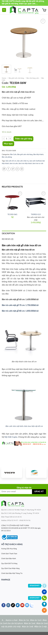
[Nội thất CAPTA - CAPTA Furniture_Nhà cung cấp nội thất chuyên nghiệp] (24, 10)
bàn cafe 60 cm (11, 161)
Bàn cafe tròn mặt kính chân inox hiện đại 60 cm (24, 426)
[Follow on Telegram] (27, 605)
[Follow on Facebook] (3, 605)
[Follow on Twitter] (18, 605)
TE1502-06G (12, 214)
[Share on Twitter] (13, 169)
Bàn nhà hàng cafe (32, 78)
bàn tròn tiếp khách (25, 163)
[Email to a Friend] (17, 169)
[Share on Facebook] (9, 169)
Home (4, 78)
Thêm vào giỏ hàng (23, 139)
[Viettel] (36, 472)
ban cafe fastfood (36, 161)
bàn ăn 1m (24, 620)
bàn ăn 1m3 (36, 620)
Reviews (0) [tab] (7, 239)
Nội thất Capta (10, 437)
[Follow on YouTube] (22, 605)
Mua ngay (8, 144)
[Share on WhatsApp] (4, 169)
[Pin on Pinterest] (22, 169)
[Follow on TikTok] (13, 605)
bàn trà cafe (14, 163)
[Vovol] (11, 472)
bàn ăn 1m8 (28, 627)
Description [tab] (8, 233)
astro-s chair (12, 620)
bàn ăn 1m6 (30, 623)
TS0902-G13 (36, 214)
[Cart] (44, 10)
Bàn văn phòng (7, 157)
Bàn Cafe (13, 154)
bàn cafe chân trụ (23, 161)
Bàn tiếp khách (38, 154)
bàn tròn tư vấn (38, 163)
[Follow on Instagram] (8, 605)
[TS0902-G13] (35, 201)
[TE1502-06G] (12, 201)
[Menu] (4, 10)
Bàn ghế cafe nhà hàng (16, 78)
